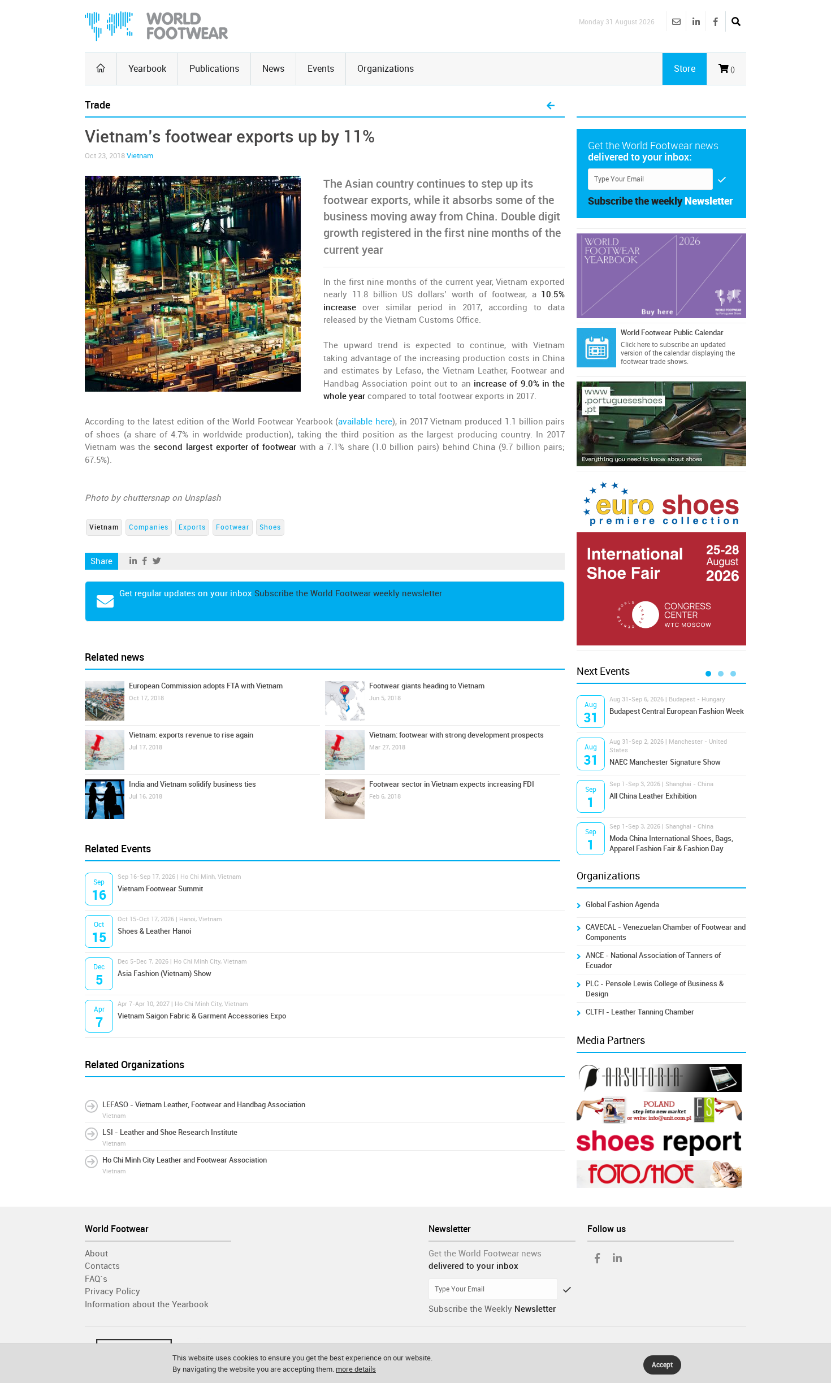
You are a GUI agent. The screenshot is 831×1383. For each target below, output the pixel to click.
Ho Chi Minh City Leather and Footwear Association (184, 1160)
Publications (214, 68)
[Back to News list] (551, 106)
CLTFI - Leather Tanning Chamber (640, 1012)
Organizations (385, 68)
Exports (192, 527)
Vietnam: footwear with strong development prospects (456, 735)
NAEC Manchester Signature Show (665, 762)
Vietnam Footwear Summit (160, 889)
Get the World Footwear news (485, 1253)
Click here (635, 345)
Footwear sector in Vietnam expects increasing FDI (451, 784)
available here (365, 422)
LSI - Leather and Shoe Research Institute (169, 1132)
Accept (662, 1365)
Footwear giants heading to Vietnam (426, 686)
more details (356, 1369)
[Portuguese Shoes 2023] (661, 423)
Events (321, 68)
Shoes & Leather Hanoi (154, 931)
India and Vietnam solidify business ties (192, 784)
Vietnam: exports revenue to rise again (191, 735)
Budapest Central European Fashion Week (676, 711)
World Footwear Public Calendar (672, 332)
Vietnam (140, 155)
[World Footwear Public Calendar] (596, 347)
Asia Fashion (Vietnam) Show (164, 973)
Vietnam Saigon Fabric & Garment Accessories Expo (202, 1016)
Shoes (270, 527)
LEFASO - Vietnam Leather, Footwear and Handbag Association (203, 1104)
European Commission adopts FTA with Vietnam (206, 686)
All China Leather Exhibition (652, 796)
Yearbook (147, 68)
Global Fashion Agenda (622, 904)
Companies (148, 527)
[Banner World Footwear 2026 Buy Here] (661, 275)
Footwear (232, 527)
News (273, 68)
